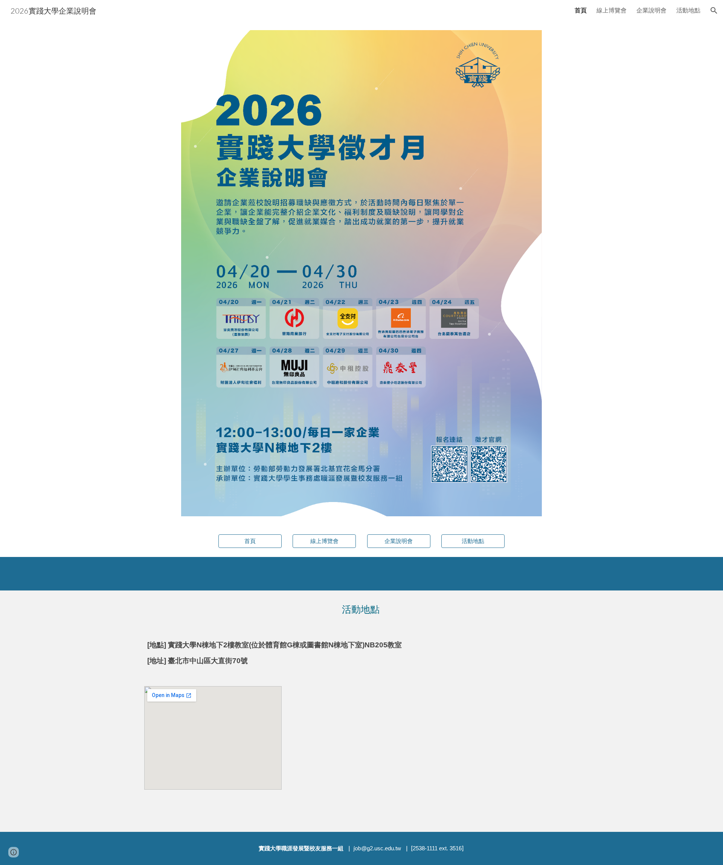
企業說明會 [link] (651, 10)
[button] (714, 11)
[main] (361, 609)
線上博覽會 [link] (611, 10)
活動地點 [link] (688, 10)
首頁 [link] (581, 10)
